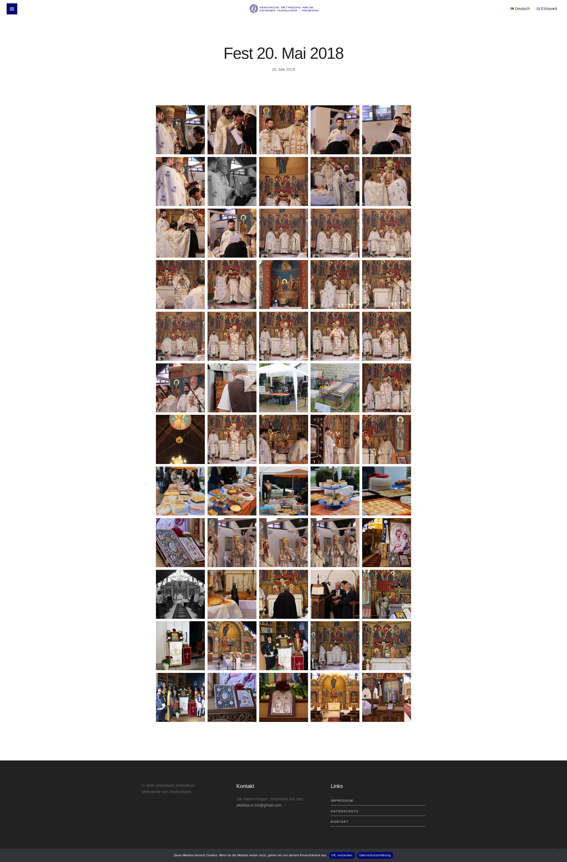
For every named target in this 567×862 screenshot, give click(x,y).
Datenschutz (345, 811)
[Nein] (561, 855)
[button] (12, 8)
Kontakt (340, 821)
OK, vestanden (341, 855)
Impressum (342, 800)
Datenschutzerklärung (375, 855)
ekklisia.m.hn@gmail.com (259, 805)
